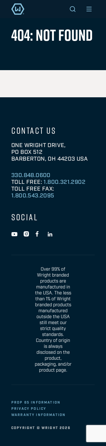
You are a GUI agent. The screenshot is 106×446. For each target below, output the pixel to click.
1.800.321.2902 (64, 182)
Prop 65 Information (35, 402)
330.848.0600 (31, 175)
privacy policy (28, 409)
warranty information (38, 415)
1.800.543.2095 (32, 195)
